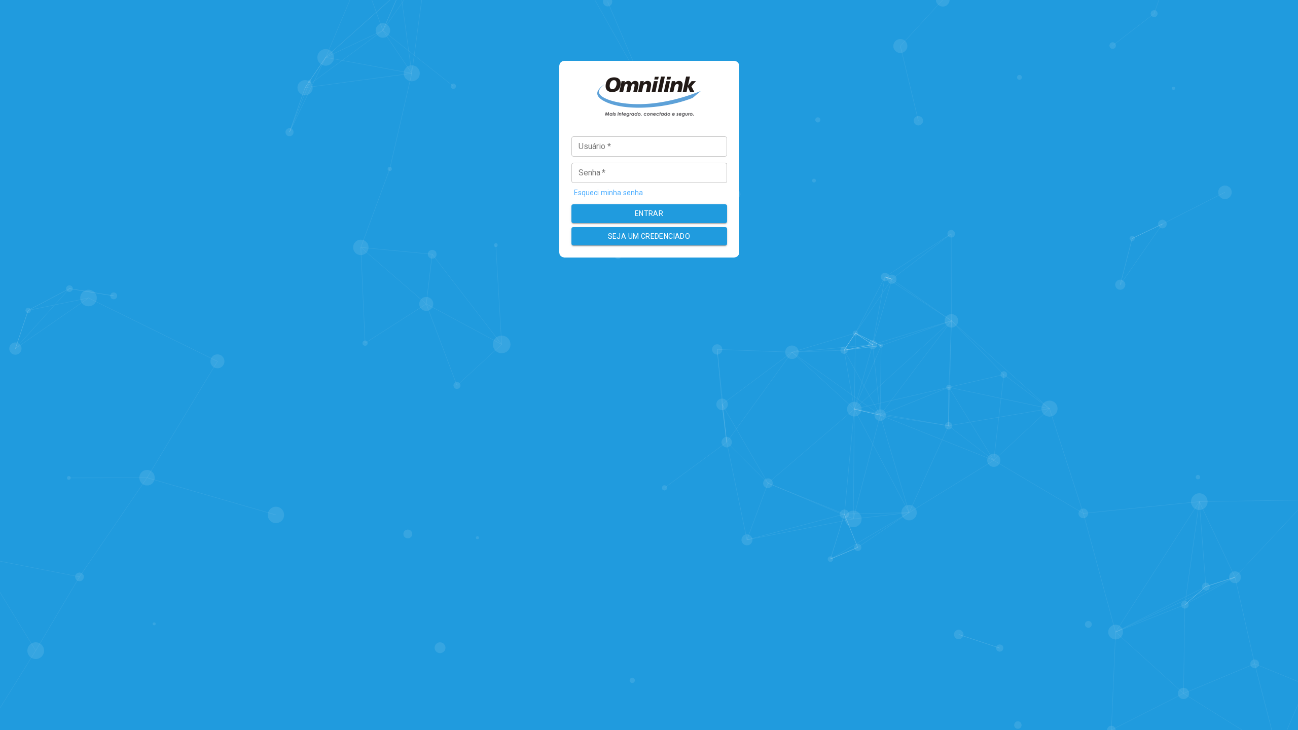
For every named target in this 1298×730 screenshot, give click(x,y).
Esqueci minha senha (608, 193)
